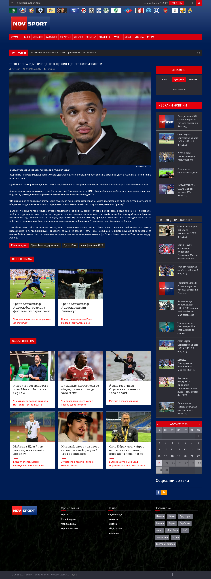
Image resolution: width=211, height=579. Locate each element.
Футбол (14, 37)
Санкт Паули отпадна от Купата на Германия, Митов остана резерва (187, 251)
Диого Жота (70, 245)
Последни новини (176, 220)
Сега (164, 79)
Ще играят (179, 79)
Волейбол (38, 37)
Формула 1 (65, 37)
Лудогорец (185, 516)
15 (198, 449)
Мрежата (139, 37)
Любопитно (104, 37)
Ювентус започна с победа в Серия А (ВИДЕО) (187, 270)
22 (198, 456)
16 (159, 456)
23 (159, 463)
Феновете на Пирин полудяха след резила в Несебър (187, 408)
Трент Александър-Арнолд (45, 245)
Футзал (150, 37)
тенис (159, 530)
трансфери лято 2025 (92, 245)
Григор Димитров (165, 544)
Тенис (27, 37)
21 (191, 456)
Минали (193, 79)
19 (178, 456)
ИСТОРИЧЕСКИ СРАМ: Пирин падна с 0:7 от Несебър (186, 190)
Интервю (78, 37)
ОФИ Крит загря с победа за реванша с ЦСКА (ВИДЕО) (187, 231)
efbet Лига (172, 530)
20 (185, 456)
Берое (172, 523)
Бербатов (185, 523)
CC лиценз (71, 574)
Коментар (91, 37)
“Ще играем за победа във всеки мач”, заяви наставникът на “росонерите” (30, 405)
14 (191, 449)
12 (178, 449)
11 (172, 449)
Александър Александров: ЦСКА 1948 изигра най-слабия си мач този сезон (187, 308)
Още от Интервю (23, 340)
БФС (185, 530)
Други (117, 37)
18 (172, 456)
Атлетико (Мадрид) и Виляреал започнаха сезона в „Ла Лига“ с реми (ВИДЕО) (187, 387)
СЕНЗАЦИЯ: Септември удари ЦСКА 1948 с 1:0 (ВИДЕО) (187, 139)
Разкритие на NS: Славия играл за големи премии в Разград (73, 53)
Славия (160, 523)
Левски (160, 516)
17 (165, 456)
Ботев (176, 537)
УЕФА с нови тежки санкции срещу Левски (186, 156)
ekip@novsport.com (30, 3)
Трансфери (162, 537)
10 (165, 449)
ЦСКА (172, 516)
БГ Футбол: (37, 53)
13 (185, 449)
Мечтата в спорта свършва (123, 401)
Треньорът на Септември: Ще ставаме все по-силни (186, 328)
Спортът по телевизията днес (187, 171)
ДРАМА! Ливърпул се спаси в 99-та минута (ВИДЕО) (186, 364)
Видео (128, 37)
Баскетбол (51, 37)
